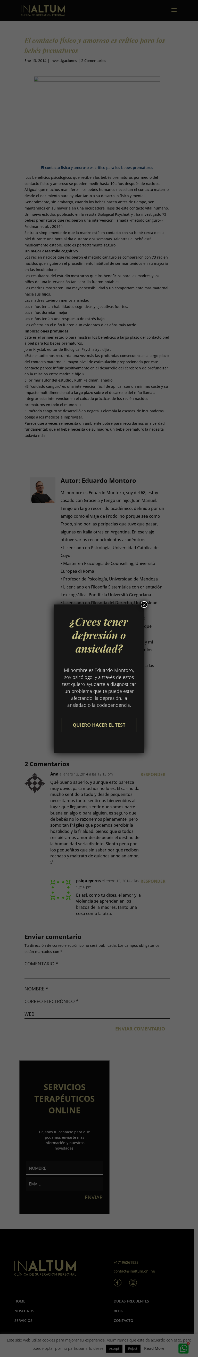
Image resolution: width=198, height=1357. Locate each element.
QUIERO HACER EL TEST (99, 725)
